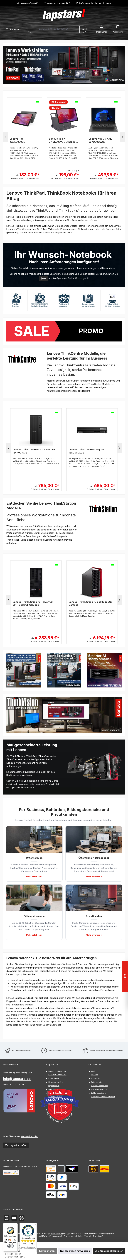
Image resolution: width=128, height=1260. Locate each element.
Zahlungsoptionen (98, 1093)
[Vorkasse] (51, 1168)
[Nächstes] (122, 137)
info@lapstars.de (17, 1079)
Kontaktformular (29, 1136)
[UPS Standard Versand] (93, 1168)
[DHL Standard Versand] (104, 1168)
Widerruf (94, 1075)
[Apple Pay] (51, 1194)
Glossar (51, 1100)
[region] (64, 65)
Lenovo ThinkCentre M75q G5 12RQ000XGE (86, 451)
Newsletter (52, 1104)
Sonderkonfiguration (57, 1071)
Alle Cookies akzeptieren (109, 1251)
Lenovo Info (53, 1089)
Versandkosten (57, 1234)
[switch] (10, 1246)
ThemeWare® (98, 1236)
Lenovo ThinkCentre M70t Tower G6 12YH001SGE (34, 451)
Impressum (95, 1078)
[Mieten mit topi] (72, 1168)
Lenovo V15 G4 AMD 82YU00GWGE (101, 140)
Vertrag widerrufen (16, 1145)
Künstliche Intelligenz (57, 1075)
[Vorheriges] (5, 137)
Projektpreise (53, 1078)
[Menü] (16, 1225)
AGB (93, 1071)
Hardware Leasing (55, 1082)
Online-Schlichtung (99, 1086)
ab (27, 174)
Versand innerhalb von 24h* (58, 3)
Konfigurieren (47, 1251)
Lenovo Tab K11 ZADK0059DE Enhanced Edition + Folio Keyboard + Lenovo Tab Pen (63, 140)
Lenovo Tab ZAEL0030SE (17, 140)
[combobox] (54, 29)
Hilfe (124, 977)
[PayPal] (62, 1177)
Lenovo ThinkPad (15, 216)
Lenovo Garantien (55, 1093)
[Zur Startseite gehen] (64, 15)
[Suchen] (82, 29)
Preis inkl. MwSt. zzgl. (25, 178)
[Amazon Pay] (50, 1177)
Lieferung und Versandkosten (103, 1097)
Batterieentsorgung (99, 1089)
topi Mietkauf (53, 1086)
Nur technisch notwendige (75, 1251)
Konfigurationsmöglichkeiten (62, 390)
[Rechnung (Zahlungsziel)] (61, 1168)
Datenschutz (96, 1082)
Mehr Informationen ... (15, 1257)
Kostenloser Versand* (29, 3)
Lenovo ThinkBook (16, 225)
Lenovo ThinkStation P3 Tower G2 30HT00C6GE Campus (33, 603)
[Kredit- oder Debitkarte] (56, 1186)
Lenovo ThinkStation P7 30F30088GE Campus (90, 603)
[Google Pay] (74, 1186)
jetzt (43, 278)
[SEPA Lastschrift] (62, 1194)
